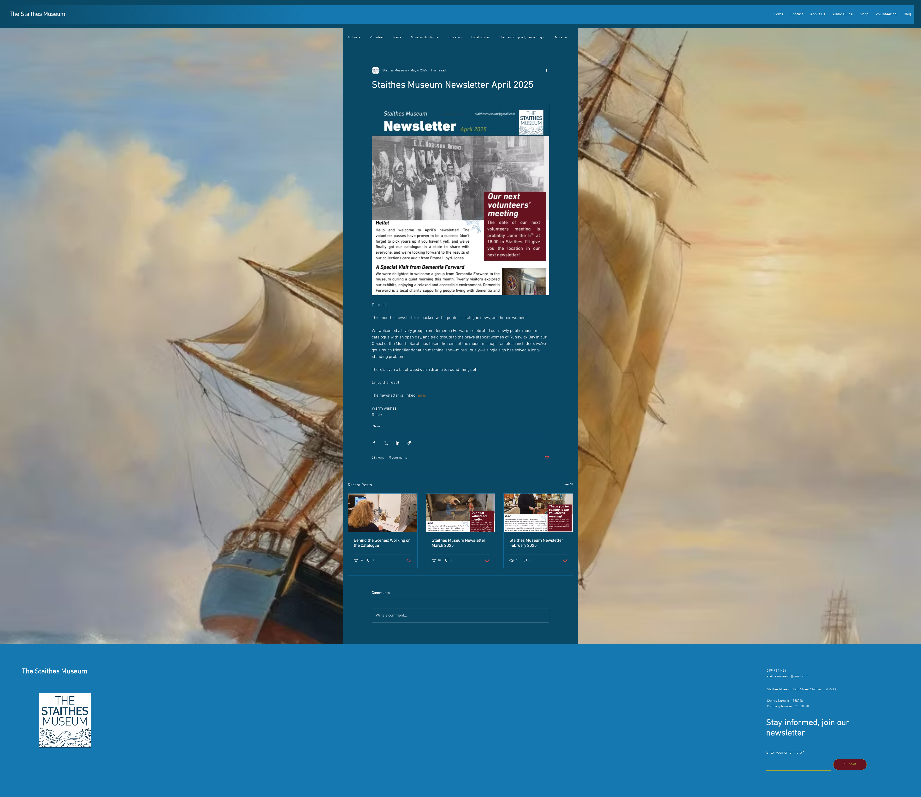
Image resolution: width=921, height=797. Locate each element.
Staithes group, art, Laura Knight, (522, 37)
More (558, 37)
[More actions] (546, 70)
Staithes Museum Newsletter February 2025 (536, 543)
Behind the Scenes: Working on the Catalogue (382, 543)
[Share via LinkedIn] (397, 443)
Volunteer (377, 37)
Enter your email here (784, 753)
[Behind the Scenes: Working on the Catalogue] (382, 513)
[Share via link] (409, 443)
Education (455, 37)
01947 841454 (776, 671)
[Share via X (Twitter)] (386, 443)
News (397, 37)
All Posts (354, 37)
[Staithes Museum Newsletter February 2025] (538, 513)
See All (568, 485)
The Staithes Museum (37, 14)
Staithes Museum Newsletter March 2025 (458, 543)
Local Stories (480, 37)
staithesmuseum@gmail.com (787, 677)
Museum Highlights (424, 37)
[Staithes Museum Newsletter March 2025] (460, 513)
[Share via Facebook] (374, 443)
